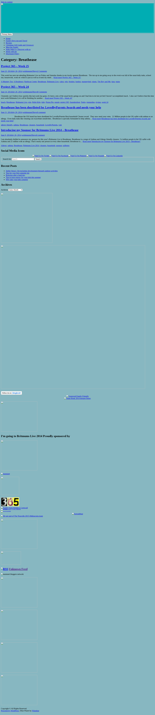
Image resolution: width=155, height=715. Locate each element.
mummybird (86, 82)
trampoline (91, 102)
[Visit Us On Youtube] (95, 156)
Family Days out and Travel (16, 41)
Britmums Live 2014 (31, 146)
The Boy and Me (104, 82)
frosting (71, 82)
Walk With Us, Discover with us (18, 49)
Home (8, 39)
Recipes (9, 43)
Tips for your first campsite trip (17, 173)
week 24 (105, 102)
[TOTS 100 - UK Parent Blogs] (11, 509)
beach (3, 102)
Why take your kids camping (17, 180)
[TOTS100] (6, 511)
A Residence (18, 82)
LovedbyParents (51, 125)
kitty (43, 102)
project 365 (64, 102)
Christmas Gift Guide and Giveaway (20, 45)
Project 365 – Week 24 (15, 86)
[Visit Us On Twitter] (40, 156)
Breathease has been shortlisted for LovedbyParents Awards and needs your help (51, 107)
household (40, 125)
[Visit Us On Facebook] (58, 156)
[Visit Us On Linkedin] (113, 156)
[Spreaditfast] (77, 514)
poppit (56, 102)
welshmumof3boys (30, 71)
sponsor (59, 146)
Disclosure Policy (12, 54)
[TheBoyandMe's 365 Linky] (10, 506)
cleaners (32, 125)
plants (94, 82)
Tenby (83, 102)
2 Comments (42, 71)
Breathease (42, 82)
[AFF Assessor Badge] (77, 396)
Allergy (4, 146)
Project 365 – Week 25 (15, 66)
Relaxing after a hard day (15, 175)
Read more (67, 77)
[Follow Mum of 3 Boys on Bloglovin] (11, 394)
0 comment (41, 112)
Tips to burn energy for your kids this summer (23, 177)
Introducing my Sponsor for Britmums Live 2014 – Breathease (39, 130)
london (78, 82)
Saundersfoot (75, 102)
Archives (4, 190)
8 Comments (42, 92)
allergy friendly (6, 125)
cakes (62, 82)
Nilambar (35, 711)
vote (60, 125)
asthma (16, 125)
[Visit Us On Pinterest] (77, 156)
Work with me (11, 52)
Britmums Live (53, 82)
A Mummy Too (7, 82)
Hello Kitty (36, 102)
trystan (98, 102)
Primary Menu (7, 34)
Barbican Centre (30, 82)
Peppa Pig (50, 102)
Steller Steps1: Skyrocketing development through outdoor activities (32, 171)
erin (66, 82)
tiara (113, 82)
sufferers (66, 146)
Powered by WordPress (10, 711)
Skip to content (6, 2)
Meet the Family (12, 47)
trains (118, 82)
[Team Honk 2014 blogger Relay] (77, 398)
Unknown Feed (18, 569)
